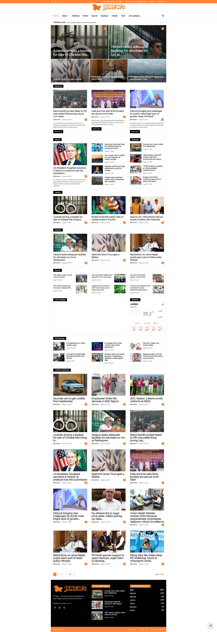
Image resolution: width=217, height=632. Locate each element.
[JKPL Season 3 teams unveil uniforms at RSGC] (81, 278)
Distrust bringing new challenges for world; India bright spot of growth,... (68, 516)
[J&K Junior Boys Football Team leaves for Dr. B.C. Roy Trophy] (120, 278)
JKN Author (56, 119)
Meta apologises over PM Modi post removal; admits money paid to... (153, 356)
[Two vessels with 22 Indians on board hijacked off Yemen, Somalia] (97, 158)
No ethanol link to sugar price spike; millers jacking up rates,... (107, 516)
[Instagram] (55, 1)
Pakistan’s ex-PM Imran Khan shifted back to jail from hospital (115, 168)
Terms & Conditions (157, 629)
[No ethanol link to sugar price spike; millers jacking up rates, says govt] (109, 499)
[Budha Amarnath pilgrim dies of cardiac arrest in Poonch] (109, 205)
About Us (152, 1)
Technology (60, 338)
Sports (94, 16)
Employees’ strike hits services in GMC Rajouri (105, 400)
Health (115, 16)
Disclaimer (132, 629)
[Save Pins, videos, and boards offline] (135, 346)
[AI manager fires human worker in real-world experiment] (97, 346)
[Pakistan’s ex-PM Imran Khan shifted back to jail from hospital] (97, 169)
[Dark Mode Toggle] (211, 626)
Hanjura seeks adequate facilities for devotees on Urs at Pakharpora (69, 257)
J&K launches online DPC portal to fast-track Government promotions (152, 157)
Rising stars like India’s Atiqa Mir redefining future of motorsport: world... (115, 146)
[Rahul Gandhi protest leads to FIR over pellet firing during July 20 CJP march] (70, 99)
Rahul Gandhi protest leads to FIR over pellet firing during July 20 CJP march (70, 114)
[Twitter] (59, 1)
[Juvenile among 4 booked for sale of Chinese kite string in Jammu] (79, 47)
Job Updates (134, 16)
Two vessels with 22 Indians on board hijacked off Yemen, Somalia (115, 157)
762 (70, 574)
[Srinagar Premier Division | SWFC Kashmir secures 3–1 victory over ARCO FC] (120, 289)
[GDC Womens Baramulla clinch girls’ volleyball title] (81, 289)
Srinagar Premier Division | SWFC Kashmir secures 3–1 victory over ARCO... (101, 288)
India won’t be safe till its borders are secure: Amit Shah (144, 477)
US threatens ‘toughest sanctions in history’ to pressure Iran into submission (69, 170)
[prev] (160, 22)
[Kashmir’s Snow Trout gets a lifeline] (70, 71)
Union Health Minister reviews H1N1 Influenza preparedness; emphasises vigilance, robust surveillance (147, 517)
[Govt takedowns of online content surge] (59, 346)
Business (104, 16)
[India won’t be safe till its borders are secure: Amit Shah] (108, 99)
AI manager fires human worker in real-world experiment (113, 345)
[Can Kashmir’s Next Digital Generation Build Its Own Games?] (59, 357)
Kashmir (58, 230)
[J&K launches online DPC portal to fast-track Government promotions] (135, 158)
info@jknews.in (66, 603)
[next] (163, 22)
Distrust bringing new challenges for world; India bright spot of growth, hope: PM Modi (146, 114)
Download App (142, 1)
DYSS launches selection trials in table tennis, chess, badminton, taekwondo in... (140, 288)
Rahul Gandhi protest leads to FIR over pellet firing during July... (146, 437)
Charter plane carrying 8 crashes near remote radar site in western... (114, 179)
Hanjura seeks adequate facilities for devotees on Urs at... (129, 51)
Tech (123, 16)
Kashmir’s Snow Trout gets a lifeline (67, 79)
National (75, 16)
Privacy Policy (143, 629)
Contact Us (162, 1)
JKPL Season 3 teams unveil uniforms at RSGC (146, 400)
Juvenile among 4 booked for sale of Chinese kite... (72, 53)
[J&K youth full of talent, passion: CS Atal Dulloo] (158, 278)
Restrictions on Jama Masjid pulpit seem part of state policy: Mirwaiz (146, 257)
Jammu (58, 192)
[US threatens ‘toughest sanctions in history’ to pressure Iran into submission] (70, 154)
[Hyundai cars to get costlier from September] (135, 147)
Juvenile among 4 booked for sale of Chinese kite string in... (70, 437)
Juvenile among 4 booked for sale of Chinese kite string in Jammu (90, 22)
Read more (58, 131)
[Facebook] (52, 1)
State (64, 16)
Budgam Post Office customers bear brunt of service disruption (152, 179)
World (85, 16)
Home (56, 16)
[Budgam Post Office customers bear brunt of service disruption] (135, 180)
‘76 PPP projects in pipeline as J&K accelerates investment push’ (153, 168)
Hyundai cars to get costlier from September (69, 400)
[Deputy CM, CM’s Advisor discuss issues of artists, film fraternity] (147, 205)
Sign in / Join (130, 1)
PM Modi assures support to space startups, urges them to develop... (108, 558)
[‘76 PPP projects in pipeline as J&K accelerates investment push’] (135, 169)
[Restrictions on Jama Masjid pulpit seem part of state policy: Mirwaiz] (108, 71)
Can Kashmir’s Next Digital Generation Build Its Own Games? (75, 356)
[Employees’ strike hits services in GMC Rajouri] (109, 385)
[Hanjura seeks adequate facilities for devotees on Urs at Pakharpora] (70, 243)
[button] (162, 15)
